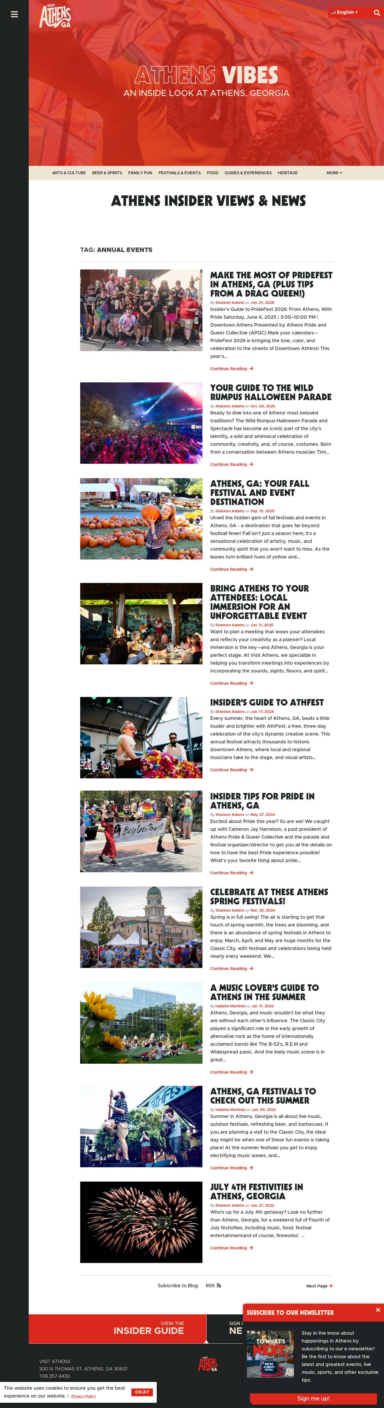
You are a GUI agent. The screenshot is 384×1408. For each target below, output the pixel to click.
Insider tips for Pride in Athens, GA (262, 800)
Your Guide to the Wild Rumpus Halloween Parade (271, 392)
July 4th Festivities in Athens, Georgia (256, 1191)
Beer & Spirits (107, 173)
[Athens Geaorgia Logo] (55, 26)
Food (212, 173)
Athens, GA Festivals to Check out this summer (263, 1095)
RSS (210, 1286)
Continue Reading (229, 369)
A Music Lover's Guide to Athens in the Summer (264, 992)
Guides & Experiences (248, 173)
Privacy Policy (83, 1396)
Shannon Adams (230, 303)
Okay (142, 1392)
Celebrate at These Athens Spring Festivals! (269, 896)
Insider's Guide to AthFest (267, 702)
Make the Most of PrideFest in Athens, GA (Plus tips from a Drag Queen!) (271, 284)
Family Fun (140, 173)
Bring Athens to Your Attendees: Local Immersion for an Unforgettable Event (259, 601)
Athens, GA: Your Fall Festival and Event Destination (260, 492)
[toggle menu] (14, 14)
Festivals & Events (180, 173)
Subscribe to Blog (178, 1286)
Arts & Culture (69, 173)
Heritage (288, 173)
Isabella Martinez (230, 1006)
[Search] (377, 12)
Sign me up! (313, 1399)
